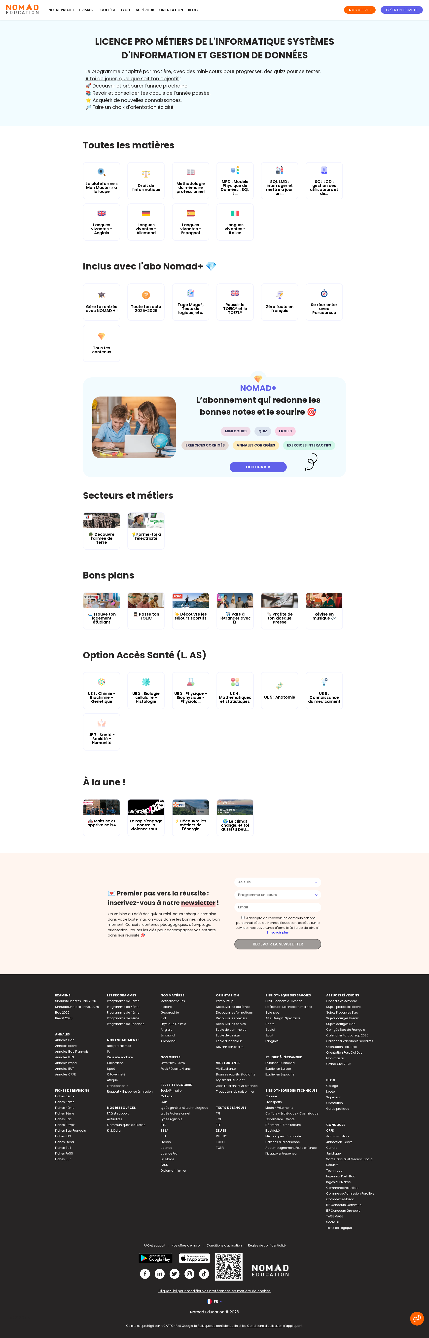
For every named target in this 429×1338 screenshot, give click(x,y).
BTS (163, 1125)
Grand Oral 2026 (338, 1064)
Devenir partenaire (229, 1047)
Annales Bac (64, 1040)
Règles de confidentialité (267, 1245)
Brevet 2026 (63, 1018)
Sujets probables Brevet (343, 1007)
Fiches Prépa (64, 1142)
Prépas (166, 1142)
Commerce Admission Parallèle (350, 1193)
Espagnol (168, 1035)
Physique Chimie (173, 1024)
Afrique (112, 1080)
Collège (108, 9)
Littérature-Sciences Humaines (288, 1007)
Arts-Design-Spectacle (282, 1018)
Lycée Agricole (171, 1119)
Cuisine (271, 1096)
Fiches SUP (63, 1159)
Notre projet (61, 9)
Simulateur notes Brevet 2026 (77, 1007)
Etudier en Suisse (278, 1069)
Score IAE (333, 1222)
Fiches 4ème (64, 1108)
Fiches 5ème (64, 1102)
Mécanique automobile (283, 1136)
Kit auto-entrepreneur (281, 1153)
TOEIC (220, 1142)
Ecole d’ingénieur (229, 1041)
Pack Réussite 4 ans (176, 1069)
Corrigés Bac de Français (345, 1029)
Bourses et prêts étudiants (235, 1074)
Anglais (166, 1029)
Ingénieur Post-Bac (340, 1176)
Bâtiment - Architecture (283, 1125)
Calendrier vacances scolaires (349, 1041)
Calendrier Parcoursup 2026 (347, 1035)
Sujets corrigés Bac (341, 1024)
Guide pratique (337, 1109)
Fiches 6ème (64, 1096)
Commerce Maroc (340, 1199)
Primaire (87, 9)
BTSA (164, 1130)
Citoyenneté (116, 1074)
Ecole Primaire (171, 1090)
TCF (219, 1119)
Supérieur (145, 9)
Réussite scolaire (120, 1057)
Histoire (166, 1007)
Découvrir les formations (234, 1012)
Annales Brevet (66, 1046)
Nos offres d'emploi (186, 1245)
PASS (164, 1165)
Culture (331, 1148)
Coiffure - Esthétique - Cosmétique (291, 1113)
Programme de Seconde (125, 1024)
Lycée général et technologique (184, 1108)
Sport (111, 1069)
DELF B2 (221, 1136)
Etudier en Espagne (279, 1074)
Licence (166, 1148)
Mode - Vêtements (279, 1108)
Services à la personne (282, 1142)
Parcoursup (224, 1001)
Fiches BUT (63, 1148)
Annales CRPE (65, 1074)
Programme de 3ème (123, 1018)
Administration (337, 1136)
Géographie (170, 1012)
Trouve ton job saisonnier (235, 1091)
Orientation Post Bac (341, 1047)
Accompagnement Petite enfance (291, 1148)
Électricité (272, 1130)
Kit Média (114, 1130)
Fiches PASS (64, 1153)
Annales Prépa (66, 1063)
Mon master (335, 1058)
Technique (334, 1170)
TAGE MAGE (334, 1216)
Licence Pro (169, 1153)
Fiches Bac (63, 1119)
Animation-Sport (339, 1142)
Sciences (272, 1012)
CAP (164, 1102)
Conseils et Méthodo (341, 1001)
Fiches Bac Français (70, 1130)
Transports (273, 1102)
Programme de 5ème (123, 1007)
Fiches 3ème (64, 1113)
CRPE (330, 1130)
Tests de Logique (339, 1228)
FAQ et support (118, 1113)
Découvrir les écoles (231, 1024)
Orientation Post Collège (344, 1052)
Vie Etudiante (226, 1069)
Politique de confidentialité (218, 1326)
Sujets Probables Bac (342, 1012)
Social (270, 1029)
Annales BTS (64, 1057)
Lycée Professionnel (175, 1113)
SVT (163, 1018)
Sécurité (332, 1165)
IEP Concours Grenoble (343, 1210)
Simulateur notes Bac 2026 (75, 1001)
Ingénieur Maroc (338, 1182)
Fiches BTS (63, 1136)
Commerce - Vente (279, 1119)
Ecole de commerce (231, 1029)
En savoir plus (278, 932)
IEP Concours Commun (343, 1205)
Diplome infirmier (173, 1170)
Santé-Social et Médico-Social (349, 1159)
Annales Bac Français (72, 1051)
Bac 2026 (62, 1012)
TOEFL (220, 1148)
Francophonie (117, 1086)
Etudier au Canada (280, 1063)
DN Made (167, 1159)
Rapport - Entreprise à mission (130, 1091)
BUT (163, 1136)
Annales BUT (64, 1069)
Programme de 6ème (123, 1001)
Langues (272, 1041)
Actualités (114, 1119)
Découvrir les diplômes (233, 1007)
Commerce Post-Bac (342, 1188)
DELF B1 (221, 1130)
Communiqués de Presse (126, 1125)
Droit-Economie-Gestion (283, 1001)
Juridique (333, 1153)
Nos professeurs (119, 1046)
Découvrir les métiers (231, 1018)
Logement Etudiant (230, 1080)
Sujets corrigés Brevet (342, 1018)
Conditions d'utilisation (224, 1245)
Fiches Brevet (65, 1125)
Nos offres (360, 9)
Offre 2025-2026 (173, 1063)
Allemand (168, 1041)
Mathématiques (173, 1001)
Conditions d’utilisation (265, 1326)
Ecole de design (228, 1035)
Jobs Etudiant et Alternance (236, 1086)
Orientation (171, 9)
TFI (218, 1113)
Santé (269, 1024)
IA (108, 1051)
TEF (218, 1125)
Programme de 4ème (123, 1012)
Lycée (126, 9)
